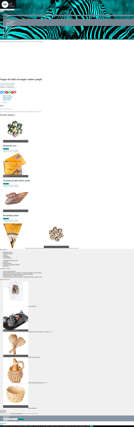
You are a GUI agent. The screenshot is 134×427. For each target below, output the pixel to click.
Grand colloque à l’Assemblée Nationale (13, 275)
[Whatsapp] (9, 91)
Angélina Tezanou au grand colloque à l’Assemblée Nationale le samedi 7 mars (22, 276)
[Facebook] (1, 91)
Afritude (5, 14)
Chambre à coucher (11, 25)
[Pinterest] (6, 91)
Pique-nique (12, 21)
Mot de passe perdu (8, 253)
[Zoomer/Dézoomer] (0, 423)
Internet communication (16, 413)
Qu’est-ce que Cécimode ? (9, 271)
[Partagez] (3, 423)
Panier (4, 34)
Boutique (5, 32)
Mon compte (6, 416)
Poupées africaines (7, 26)
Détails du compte (7, 252)
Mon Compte (6, 33)
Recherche (17, 9)
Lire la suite (6, 149)
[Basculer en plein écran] (2, 423)
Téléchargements (7, 257)
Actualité (8, 15)
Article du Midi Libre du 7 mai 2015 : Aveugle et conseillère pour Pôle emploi (22, 272)
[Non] (93, 426)
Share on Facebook (8, 97)
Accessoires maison (9, 41)
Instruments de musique (9, 28)
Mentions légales (7, 263)
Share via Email (7, 99)
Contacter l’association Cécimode (11, 264)
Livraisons (5, 261)
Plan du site (6, 266)
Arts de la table (10, 22)
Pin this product (7, 98)
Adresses (5, 255)
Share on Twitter (7, 95)
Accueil (2, 41)
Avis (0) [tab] (5, 102)
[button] (7, 83)
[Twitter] (4, 91)
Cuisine (8, 19)
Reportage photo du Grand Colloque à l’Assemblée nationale (18, 274)
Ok (91, 426)
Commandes (6, 256)
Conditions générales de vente (10, 260)
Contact (5, 29)
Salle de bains (9, 23)
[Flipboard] (12, 91)
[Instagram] (15, 91)
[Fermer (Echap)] (5, 423)
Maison (5, 18)
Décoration (6, 16)
